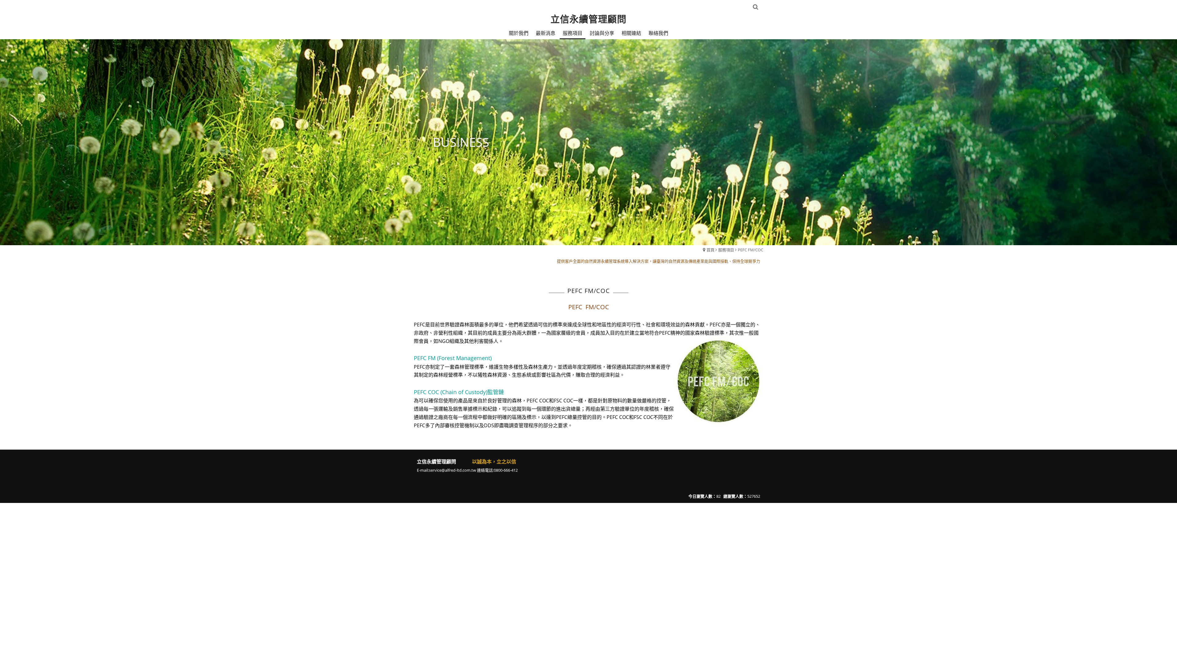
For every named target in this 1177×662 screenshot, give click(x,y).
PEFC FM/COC (750, 250)
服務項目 (726, 250)
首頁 (710, 250)
